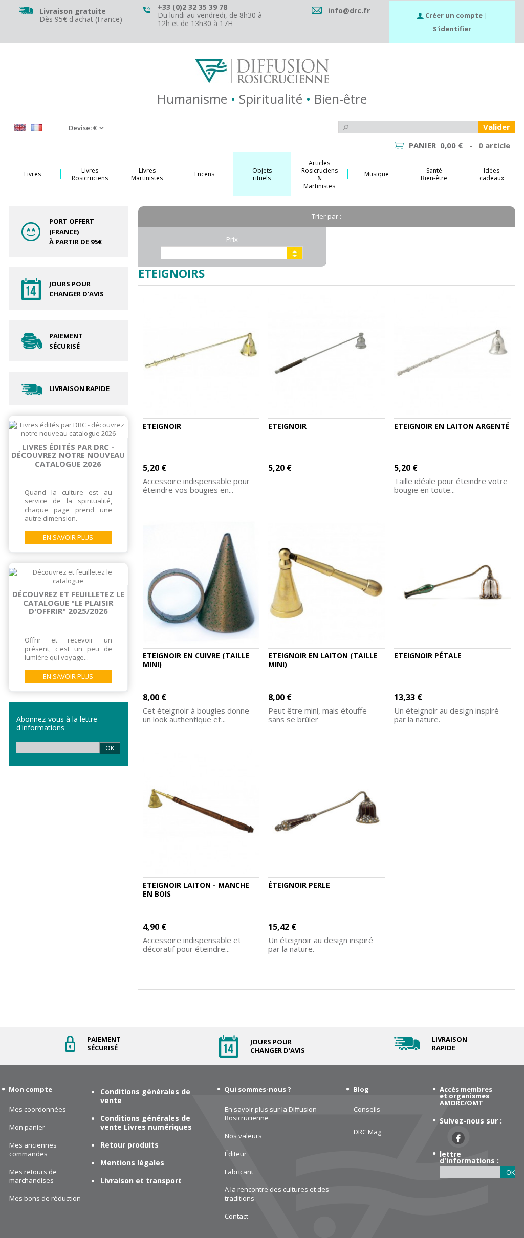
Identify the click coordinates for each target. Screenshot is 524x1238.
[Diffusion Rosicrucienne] (262, 71)
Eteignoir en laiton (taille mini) (323, 660)
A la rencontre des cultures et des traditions (277, 1194)
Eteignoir (162, 426)
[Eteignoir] (201, 352)
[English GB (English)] (20, 128)
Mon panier (27, 1127)
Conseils (367, 1109)
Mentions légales (132, 1162)
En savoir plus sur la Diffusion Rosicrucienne (271, 1113)
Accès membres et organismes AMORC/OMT (466, 1096)
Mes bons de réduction (45, 1198)
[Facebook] (458, 1138)
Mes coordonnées (37, 1109)
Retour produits (129, 1144)
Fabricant (239, 1171)
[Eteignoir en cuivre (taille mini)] (201, 582)
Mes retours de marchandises (33, 1176)
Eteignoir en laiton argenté (452, 426)
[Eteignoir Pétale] (452, 582)
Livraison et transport (141, 1180)
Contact (236, 1216)
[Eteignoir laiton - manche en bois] (201, 811)
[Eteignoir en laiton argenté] (452, 352)
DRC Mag (367, 1132)
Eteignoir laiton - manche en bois (196, 889)
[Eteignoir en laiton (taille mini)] (326, 582)
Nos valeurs (243, 1136)
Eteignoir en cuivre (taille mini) (196, 660)
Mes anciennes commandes (33, 1149)
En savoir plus (68, 537)
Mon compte (30, 1089)
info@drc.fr (349, 10)
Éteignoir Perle (299, 885)
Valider (496, 127)
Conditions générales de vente (145, 1096)
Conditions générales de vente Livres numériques (146, 1122)
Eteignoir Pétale (428, 655)
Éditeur (236, 1154)
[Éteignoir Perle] (326, 811)
